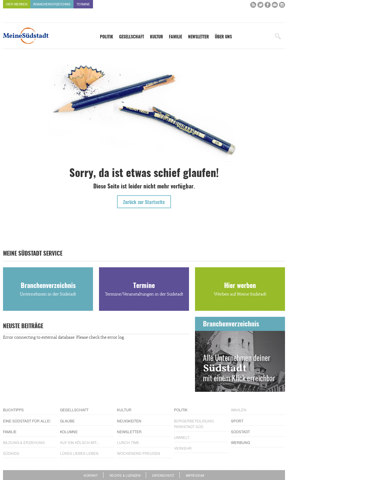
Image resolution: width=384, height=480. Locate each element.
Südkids (11, 453)
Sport (237, 420)
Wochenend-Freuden (138, 453)
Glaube (67, 420)
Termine (83, 4)
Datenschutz (163, 475)
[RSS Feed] (253, 6)
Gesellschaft (131, 37)
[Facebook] (268, 6)
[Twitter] (260, 6)
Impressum (195, 475)
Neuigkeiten (129, 420)
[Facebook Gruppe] (275, 6)
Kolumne (69, 431)
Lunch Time (128, 442)
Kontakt (91, 475)
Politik (106, 37)
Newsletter (198, 37)
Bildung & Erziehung (24, 442)
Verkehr (183, 448)
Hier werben (16, 4)
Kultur (156, 37)
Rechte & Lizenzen (125, 475)
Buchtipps (13, 409)
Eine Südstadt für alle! (26, 420)
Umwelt (181, 437)
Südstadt (240, 431)
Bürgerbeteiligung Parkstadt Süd (194, 423)
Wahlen (238, 409)
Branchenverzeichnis (51, 4)
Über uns (223, 37)
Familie (175, 37)
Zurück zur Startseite (144, 202)
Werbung (240, 442)
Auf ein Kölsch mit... (79, 442)
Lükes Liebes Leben (79, 453)
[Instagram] (282, 6)
